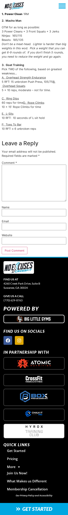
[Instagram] (19, 340)
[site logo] (18, 267)
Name (5, 207)
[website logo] (24, 6)
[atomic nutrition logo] (34, 363)
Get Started (16, 450)
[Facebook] (7, 340)
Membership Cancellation (27, 489)
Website (7, 235)
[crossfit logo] (34, 379)
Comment (9, 162)
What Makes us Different (27, 481)
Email (5, 221)
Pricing (12, 458)
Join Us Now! (17, 473)
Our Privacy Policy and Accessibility (34, 495)
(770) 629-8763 (12, 300)
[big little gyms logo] (34, 319)
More (11, 466)
